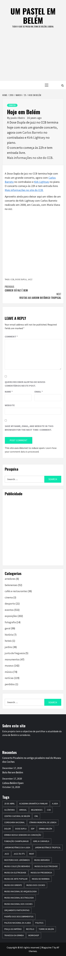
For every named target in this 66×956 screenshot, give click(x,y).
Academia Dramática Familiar (33, 803)
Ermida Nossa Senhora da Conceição (22, 835)
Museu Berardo (42, 860)
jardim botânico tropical (48, 847)
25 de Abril (9, 803)
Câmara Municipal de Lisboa (42, 822)
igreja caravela (41, 841)
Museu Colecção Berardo (17, 866)
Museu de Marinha (41, 878)
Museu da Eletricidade (15, 872)
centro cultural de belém (17, 816)
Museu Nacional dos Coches (18, 904)
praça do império (13, 929)
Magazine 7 (47, 947)
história (9, 634)
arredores (10, 578)
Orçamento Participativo (16, 910)
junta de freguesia (15, 653)
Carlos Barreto (32, 132)
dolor (7, 828)
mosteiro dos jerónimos (17, 860)
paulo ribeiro (18, 118)
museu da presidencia (41, 872)
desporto (10, 603)
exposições (11, 616)
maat (31, 853)
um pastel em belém (33, 15)
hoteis (8, 640)
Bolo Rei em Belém (12, 772)
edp (33, 828)
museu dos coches (35, 885)
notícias (9, 678)
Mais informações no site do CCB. (30, 158)
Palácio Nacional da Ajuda (17, 922)
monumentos (12, 659)
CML (36, 816)
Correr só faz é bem (16, 288)
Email (39, 391)
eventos (12, 105)
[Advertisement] (33, 57)
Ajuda (55, 803)
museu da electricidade (46, 866)
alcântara (9, 809)
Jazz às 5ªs (19, 853)
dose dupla (21, 279)
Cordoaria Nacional (14, 822)
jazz (30, 279)
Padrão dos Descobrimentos (18, 916)
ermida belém (45, 828)
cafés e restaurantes (16, 591)
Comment (11, 336)
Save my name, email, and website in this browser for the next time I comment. (29, 427)
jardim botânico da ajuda (17, 847)
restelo (30, 929)
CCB (12, 279)
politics (39, 922)
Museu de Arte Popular (15, 878)
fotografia (10, 622)
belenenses (11, 585)
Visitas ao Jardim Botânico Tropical (40, 296)
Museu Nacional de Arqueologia (20, 891)
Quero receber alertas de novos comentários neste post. (25, 383)
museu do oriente (13, 885)
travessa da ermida (14, 935)
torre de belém (46, 929)
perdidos (10, 684)
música (9, 672)
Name (9, 391)
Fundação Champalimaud (16, 841)
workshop (33, 935)
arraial (23, 809)
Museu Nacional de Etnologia (19, 897)
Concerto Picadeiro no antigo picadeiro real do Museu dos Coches (31, 760)
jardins (8, 647)
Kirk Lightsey (36, 137)
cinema (9, 597)
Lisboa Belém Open (12, 783)
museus (9, 665)
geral (7, 628)
